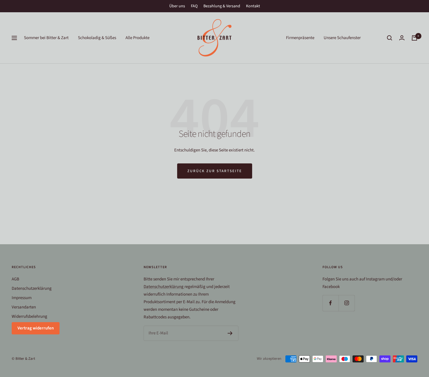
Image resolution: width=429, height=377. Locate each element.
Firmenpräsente (300, 38)
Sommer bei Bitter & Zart (46, 38)
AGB (15, 279)
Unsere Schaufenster (342, 38)
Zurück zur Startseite (214, 171)
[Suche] (389, 38)
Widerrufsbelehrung (29, 316)
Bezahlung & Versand (221, 6)
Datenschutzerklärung (32, 288)
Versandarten (24, 307)
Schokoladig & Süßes (97, 38)
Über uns (177, 6)
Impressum (22, 298)
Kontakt (253, 6)
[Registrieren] (230, 333)
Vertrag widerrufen (36, 328)
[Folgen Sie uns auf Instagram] (347, 303)
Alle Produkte (137, 38)
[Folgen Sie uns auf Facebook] (330, 303)
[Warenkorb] (414, 38)
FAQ (194, 6)
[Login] (401, 37)
